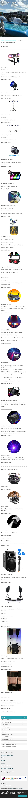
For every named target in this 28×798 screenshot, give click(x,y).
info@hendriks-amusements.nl (16, 788)
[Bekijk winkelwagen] (25, 2)
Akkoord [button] (22, 796)
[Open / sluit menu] (2, 2)
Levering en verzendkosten (7, 755)
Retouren (3, 760)
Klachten (3, 763)
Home (2, 40)
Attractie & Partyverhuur (10, 40)
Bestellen (3, 757)
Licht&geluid (20, 40)
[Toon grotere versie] (14, 58)
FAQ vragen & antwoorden (7, 768)
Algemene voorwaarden (6, 765)
